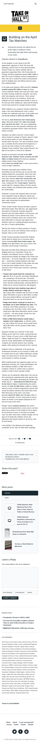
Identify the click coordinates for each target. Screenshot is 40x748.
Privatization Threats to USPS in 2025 (16, 617)
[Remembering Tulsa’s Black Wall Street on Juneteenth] (7, 533)
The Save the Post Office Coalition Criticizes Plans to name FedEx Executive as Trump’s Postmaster (18, 623)
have (20, 163)
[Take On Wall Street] (20, 16)
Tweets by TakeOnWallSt (10, 703)
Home (8, 722)
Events (23, 724)
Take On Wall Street (17, 386)
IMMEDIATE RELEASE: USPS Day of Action (18, 628)
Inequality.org (23, 59)
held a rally (32, 74)
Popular (7, 493)
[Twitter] (14, 731)
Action (16, 724)
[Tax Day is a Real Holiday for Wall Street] (8, 545)
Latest (7, 498)
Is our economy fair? (26, 722)
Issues (9, 724)
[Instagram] (26, 731)
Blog (23, 442)
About (15, 722)
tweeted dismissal (19, 406)
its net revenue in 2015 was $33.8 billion (19, 115)
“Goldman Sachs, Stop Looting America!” (17, 459)
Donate (30, 724)
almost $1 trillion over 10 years (19, 395)
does (8, 163)
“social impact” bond (25, 183)
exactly (16, 163)
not (12, 163)
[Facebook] (20, 731)
